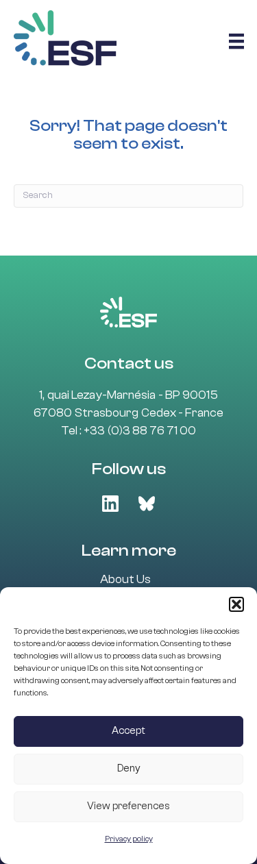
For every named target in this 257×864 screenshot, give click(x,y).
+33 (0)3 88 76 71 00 (140, 430)
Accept (128, 731)
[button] (236, 604)
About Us (125, 580)
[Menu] (236, 41)
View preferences (128, 806)
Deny (128, 768)
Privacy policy (129, 838)
